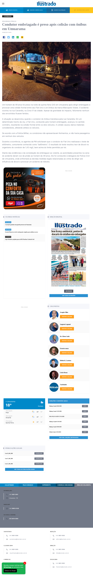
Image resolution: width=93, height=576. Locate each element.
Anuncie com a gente (83, 10)
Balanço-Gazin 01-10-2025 (55, 421)
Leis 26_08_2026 (9, 453)
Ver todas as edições (68, 295)
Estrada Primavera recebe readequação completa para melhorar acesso (21, 232)
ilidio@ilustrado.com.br (62, 553)
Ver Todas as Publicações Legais (24, 469)
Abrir (85, 406)
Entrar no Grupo (10, 571)
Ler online (69, 291)
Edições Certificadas (36, 10)
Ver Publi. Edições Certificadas (68, 437)
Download (39, 453)
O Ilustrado (9, 485)
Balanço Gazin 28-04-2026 (55, 406)
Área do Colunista (84, 485)
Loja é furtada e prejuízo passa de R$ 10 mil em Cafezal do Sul (19, 239)
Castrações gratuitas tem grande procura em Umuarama (18, 224)
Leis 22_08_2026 (9, 463)
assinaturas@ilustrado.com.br (18, 539)
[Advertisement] (68, 185)
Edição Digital (13, 10)
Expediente (46, 485)
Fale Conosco (28, 485)
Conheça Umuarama (65, 485)
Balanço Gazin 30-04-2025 (55, 426)
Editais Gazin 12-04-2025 (55, 432)
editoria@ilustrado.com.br (63, 539)
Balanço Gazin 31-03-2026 (55, 411)
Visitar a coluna (67, 316)
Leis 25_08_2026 (9, 458)
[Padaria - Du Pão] (24, 188)
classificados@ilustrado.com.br (18, 553)
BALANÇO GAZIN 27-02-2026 (56, 416)
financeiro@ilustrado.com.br (64, 567)
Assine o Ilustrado (59, 10)
